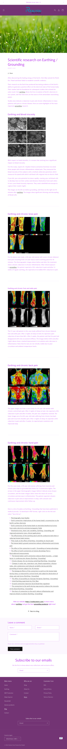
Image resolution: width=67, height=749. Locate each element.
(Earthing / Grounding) (50, 578)
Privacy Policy (48, 693)
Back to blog (34, 611)
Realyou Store (12, 745)
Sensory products (9, 705)
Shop (25, 685)
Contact (6, 713)
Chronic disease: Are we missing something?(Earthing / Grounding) (34, 561)
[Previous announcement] (3, 2)
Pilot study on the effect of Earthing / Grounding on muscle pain (32, 541)
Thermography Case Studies (20, 518)
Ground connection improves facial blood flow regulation (31, 583)
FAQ (45, 685)
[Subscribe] (47, 670)
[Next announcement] (64, 2)
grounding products (41, 604)
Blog (5, 709)
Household (7, 701)
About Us (26, 689)
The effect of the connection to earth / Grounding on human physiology (34, 548)
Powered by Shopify (20, 745)
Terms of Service (48, 697)
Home (6, 685)
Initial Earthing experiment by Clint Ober (25, 581)
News (25, 697)
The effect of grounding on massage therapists (27, 578)
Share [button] (11, 73)
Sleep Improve (8, 697)
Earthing (6, 689)
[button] (4, 10)
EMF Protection (8, 693)
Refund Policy (48, 689)
